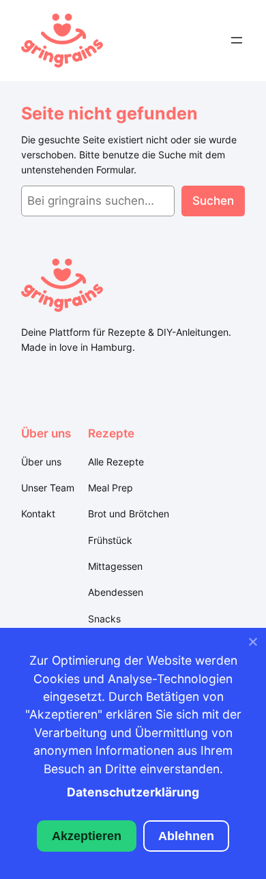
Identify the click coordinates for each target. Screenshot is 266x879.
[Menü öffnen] (236, 40)
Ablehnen (186, 836)
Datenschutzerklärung (133, 792)
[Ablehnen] (252, 645)
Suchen (213, 200)
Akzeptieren (86, 836)
